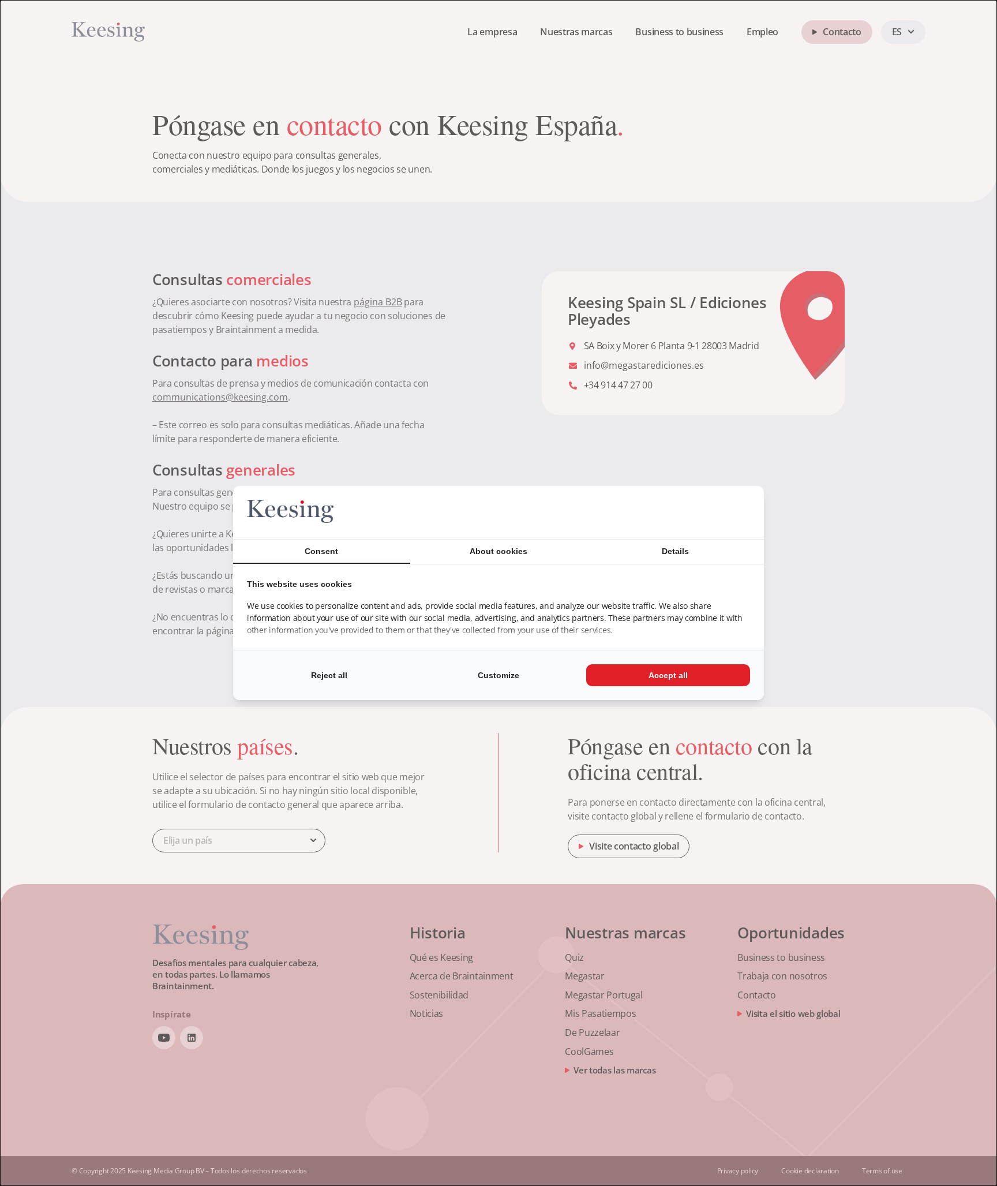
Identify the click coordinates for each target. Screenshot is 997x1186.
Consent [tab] (321, 551)
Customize (498, 675)
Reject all (329, 675)
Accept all (668, 675)
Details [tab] (675, 551)
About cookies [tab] (498, 551)
